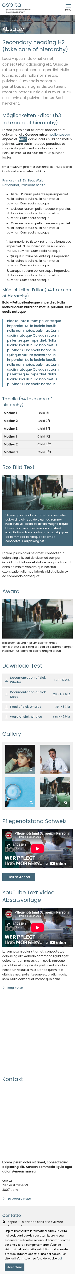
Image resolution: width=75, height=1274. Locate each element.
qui (60, 1258)
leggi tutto (15, 987)
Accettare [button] (14, 1267)
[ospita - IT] (16, 7)
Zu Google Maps (19, 1198)
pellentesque (60, 134)
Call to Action (19, 877)
